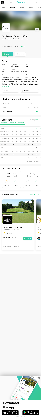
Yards (32, 120)
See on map (24, 39)
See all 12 (33, 194)
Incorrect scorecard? (33, 161)
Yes (21, 46)
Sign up (20, 3)
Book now (27, 238)
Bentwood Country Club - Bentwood (12, 122)
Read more (6, 86)
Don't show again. (20, 416)
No (25, 46)
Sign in (12, 3)
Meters (37, 120)
